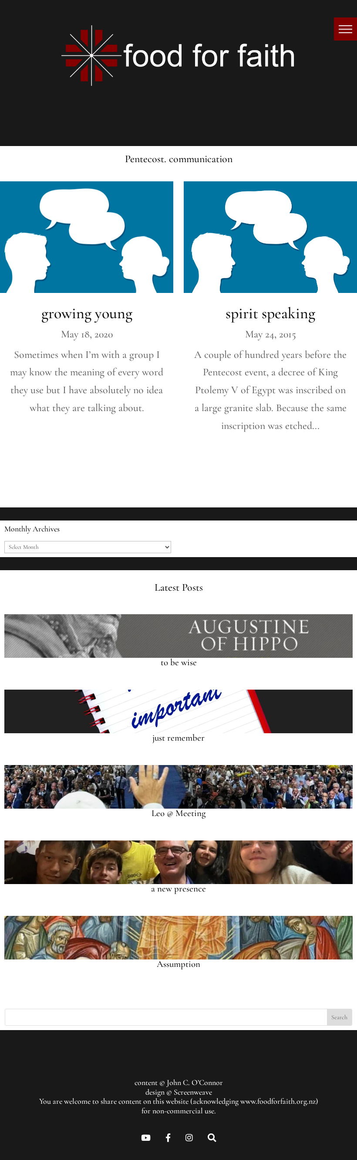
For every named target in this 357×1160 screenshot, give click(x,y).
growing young (86, 313)
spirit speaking (270, 313)
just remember (178, 737)
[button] (345, 29)
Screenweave (193, 1092)
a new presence (178, 888)
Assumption (178, 964)
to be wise (179, 662)
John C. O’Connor (195, 1082)
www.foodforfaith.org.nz (278, 1101)
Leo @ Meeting (178, 813)
